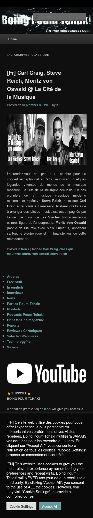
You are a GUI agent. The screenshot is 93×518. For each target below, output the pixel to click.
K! (58, 105)
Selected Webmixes (22, 336)
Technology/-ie (18, 341)
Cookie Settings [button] (21, 506)
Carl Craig (50, 249)
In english (15, 287)
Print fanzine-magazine (25, 319)
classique (66, 249)
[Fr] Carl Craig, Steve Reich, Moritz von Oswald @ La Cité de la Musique (34, 85)
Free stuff (14, 281)
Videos (12, 347)
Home (12, 39)
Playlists (14, 309)
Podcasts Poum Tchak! (25, 314)
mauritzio (14, 253)
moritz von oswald (35, 253)
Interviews (15, 292)
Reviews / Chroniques (24, 330)
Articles (13, 276)
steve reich (58, 253)
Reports (13, 325)
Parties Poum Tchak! (23, 303)
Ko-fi (48, 408)
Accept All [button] (50, 506)
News (25, 249)
